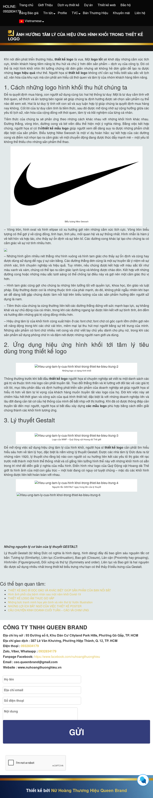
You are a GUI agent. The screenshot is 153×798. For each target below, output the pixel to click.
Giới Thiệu (45, 5)
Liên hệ (140, 13)
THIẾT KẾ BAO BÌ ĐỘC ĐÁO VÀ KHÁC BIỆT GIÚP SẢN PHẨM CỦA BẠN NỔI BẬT (59, 590)
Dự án (88, 5)
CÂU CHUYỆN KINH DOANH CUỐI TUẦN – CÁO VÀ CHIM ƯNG (48, 610)
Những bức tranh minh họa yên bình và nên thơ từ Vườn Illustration (50, 602)
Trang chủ (26, 5)
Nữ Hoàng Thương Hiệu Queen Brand (89, 790)
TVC (75, 13)
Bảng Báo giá (28, 13)
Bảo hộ (126, 5)
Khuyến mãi (121, 13)
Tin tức (48, 13)
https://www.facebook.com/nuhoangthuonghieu (67, 656)
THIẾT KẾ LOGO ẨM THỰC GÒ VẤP (31, 598)
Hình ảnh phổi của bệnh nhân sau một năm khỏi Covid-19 (44, 594)
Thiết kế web (107, 5)
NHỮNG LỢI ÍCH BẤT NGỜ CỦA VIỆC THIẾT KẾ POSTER (44, 606)
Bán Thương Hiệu (95, 13)
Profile (62, 13)
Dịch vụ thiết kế (68, 5)
